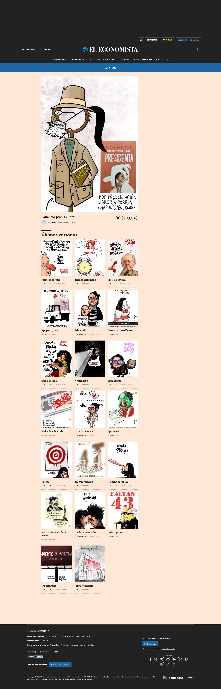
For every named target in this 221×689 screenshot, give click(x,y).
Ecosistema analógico (120, 330)
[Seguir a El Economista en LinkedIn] (162, 658)
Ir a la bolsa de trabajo (60, 665)
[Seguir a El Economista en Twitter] (156, 658)
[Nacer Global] (35, 657)
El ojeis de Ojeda (117, 279)
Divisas (166, 59)
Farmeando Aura (50, 279)
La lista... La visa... (85, 431)
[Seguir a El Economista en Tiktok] (173, 663)
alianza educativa (130, 59)
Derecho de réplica (118, 481)
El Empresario (64, 636)
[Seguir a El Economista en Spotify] (173, 658)
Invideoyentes (116, 532)
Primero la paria (84, 330)
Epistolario (114, 431)
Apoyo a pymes (49, 330)
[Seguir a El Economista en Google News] (162, 663)
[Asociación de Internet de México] (191, 678)
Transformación (84, 481)
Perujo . (54, 222)
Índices (157, 59)
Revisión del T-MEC (111, 59)
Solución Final (49, 380)
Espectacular (48, 585)
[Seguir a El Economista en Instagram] (179, 658)
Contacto (91, 645)
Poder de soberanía (52, 431)
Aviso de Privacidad (50, 645)
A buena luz (81, 380)
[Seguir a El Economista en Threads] (168, 663)
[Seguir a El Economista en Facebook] (150, 658)
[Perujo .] (44, 222)
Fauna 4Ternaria (84, 585)
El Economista (51, 636)
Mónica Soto (114, 380)
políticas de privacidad (168, 649)
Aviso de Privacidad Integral (73, 645)
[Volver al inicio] (78, 631)
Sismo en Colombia (91, 59)
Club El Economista (81, 636)
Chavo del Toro (48, 283)
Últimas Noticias (59, 59)
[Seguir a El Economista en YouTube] (168, 658)
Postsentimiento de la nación (53, 534)
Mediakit (44, 641)
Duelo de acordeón (85, 532)
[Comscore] (173, 678)
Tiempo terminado (85, 279)
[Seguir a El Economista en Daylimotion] (185, 658)
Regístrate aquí (150, 644)
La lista (45, 481)
